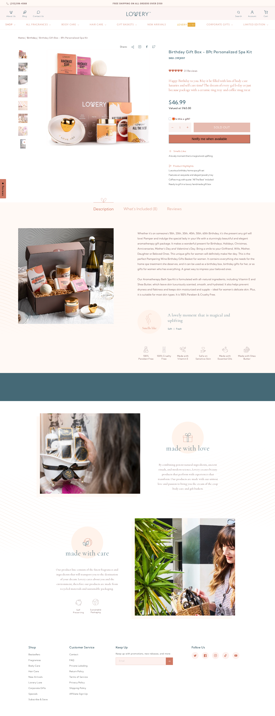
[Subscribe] (169, 661)
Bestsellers (34, 654)
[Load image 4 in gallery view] (23, 93)
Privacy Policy (77, 682)
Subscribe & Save (38, 699)
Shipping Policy (77, 688)
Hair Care (33, 671)
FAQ (71, 660)
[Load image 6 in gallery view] (23, 118)
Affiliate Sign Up (78, 693)
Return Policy (76, 671)
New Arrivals (35, 676)
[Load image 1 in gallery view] (23, 54)
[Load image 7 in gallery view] (23, 131)
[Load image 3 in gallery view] (23, 80)
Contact (73, 654)
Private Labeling (78, 665)
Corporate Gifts (37, 688)
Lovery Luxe (35, 682)
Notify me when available (209, 139)
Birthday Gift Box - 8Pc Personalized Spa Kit (63, 37)
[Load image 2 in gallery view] (23, 67)
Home (21, 37)
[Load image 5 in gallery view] (23, 105)
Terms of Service (78, 676)
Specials (33, 693)
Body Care (34, 665)
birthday (32, 37)
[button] (238, 13)
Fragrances (34, 660)
